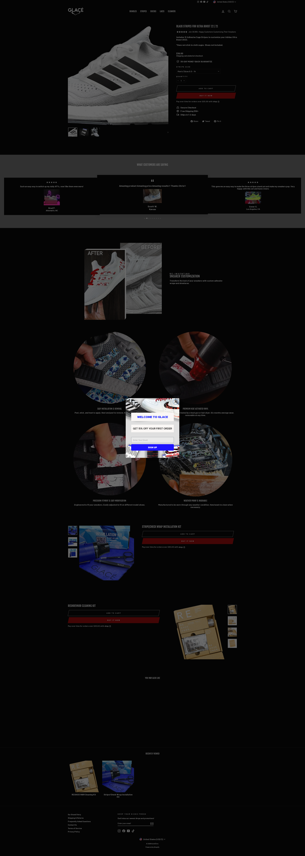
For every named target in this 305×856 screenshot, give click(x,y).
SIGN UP (152, 447)
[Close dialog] (175, 401)
